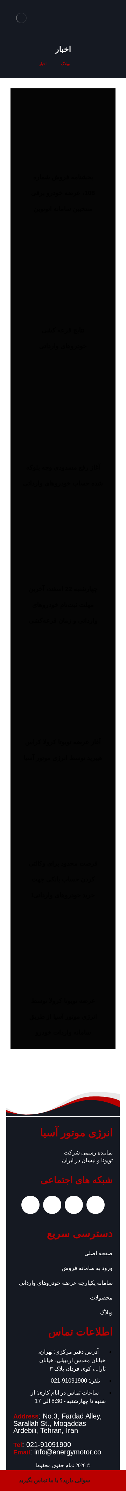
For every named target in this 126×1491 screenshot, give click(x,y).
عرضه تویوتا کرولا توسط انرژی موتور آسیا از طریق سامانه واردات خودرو (63, 1016)
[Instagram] (95, 1205)
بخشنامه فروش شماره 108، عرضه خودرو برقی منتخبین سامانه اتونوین (63, 193)
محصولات (101, 1298)
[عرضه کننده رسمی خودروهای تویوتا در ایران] (21, 17)
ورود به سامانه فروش (87, 1268)
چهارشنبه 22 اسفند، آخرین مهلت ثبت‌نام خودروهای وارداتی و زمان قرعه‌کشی (63, 604)
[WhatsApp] (74, 1205)
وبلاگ (106, 1312)
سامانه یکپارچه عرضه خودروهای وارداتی (66, 1283)
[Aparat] (52, 1205)
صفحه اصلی (98, 1253)
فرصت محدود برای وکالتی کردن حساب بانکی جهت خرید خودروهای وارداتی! (63, 879)
